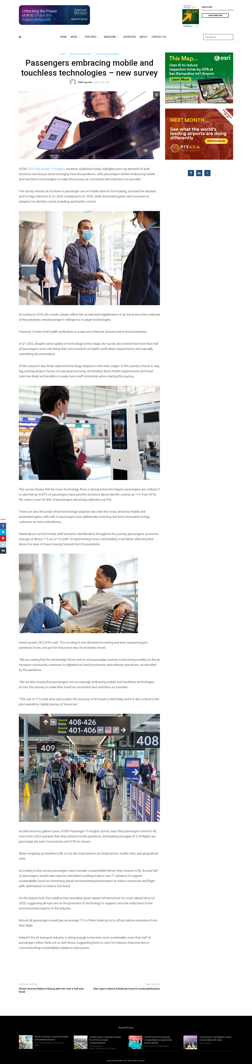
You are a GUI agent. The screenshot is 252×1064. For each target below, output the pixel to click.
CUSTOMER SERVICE (43, 1043)
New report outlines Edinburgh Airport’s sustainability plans (127, 988)
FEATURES (90, 37)
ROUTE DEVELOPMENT (159, 1046)
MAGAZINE (110, 37)
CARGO (202, 1043)
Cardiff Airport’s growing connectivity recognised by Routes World (158, 1040)
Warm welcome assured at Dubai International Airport (51, 1038)
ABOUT (144, 37)
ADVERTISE (129, 37)
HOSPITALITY (58, 1043)
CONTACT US (159, 37)
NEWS (74, 37)
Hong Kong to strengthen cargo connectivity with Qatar (215, 1038)
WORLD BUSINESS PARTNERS (107, 54)
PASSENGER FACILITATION (80, 54)
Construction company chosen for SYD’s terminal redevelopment (105, 1040)
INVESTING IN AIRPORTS (99, 1049)
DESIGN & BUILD (96, 1046)
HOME (63, 37)
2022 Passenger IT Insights (46, 169)
